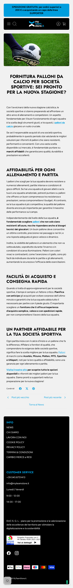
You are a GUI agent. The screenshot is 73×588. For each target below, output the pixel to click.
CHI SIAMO (12, 432)
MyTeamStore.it (19, 578)
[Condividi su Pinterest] (33, 389)
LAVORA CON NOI (16, 437)
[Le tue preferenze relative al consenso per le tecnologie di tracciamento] (67, 582)
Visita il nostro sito (16, 369)
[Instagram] (17, 553)
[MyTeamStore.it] (36, 24)
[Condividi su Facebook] (20, 389)
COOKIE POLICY (15, 442)
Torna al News (36, 404)
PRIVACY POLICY (15, 447)
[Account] (56, 24)
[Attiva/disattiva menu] (9, 24)
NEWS (9, 427)
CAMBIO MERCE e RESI (19, 457)
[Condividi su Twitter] (27, 389)
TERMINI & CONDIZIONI (19, 452)
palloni (36, 221)
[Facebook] (9, 553)
